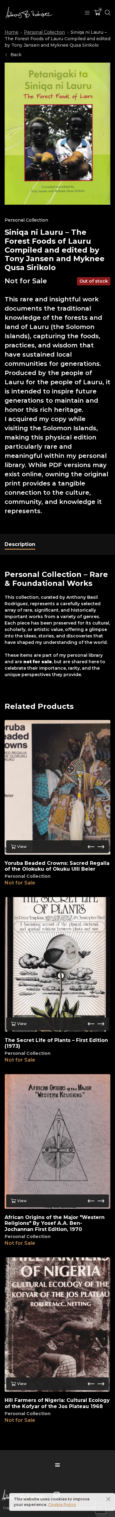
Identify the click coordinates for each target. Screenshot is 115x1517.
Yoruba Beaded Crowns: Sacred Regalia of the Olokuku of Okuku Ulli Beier (57, 866)
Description (20, 544)
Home (11, 32)
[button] (11, 134)
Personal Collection (44, 32)
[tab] (20, 544)
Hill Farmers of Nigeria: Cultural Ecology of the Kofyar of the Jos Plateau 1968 (57, 1403)
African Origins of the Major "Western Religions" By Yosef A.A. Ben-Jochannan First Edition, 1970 (55, 1223)
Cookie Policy (62, 1504)
